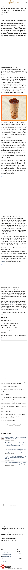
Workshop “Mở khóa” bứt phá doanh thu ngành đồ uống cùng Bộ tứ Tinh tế (15, 438)
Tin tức (2, 6)
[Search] (26, 2)
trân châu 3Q (10, 303)
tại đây (16, 309)
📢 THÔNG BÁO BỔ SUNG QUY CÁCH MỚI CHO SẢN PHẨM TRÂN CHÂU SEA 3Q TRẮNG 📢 (15, 463)
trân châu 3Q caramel (14, 89)
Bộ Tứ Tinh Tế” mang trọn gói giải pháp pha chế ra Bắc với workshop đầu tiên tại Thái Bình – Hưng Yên (15, 457)
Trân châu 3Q (12, 304)
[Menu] (2, 2)
